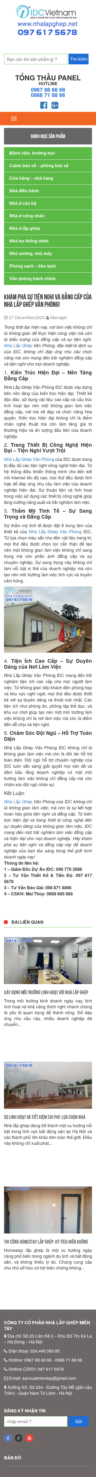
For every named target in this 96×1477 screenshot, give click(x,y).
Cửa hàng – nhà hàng (31, 178)
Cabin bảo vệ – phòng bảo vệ (39, 165)
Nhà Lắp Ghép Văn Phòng (29, 459)
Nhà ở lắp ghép (24, 228)
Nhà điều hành (24, 191)
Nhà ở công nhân (27, 216)
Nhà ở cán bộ (23, 203)
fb (8, 1438)
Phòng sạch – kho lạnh (32, 266)
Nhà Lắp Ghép (18, 345)
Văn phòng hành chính (32, 278)
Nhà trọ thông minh (29, 241)
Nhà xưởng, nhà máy (30, 253)
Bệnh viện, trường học (32, 153)
